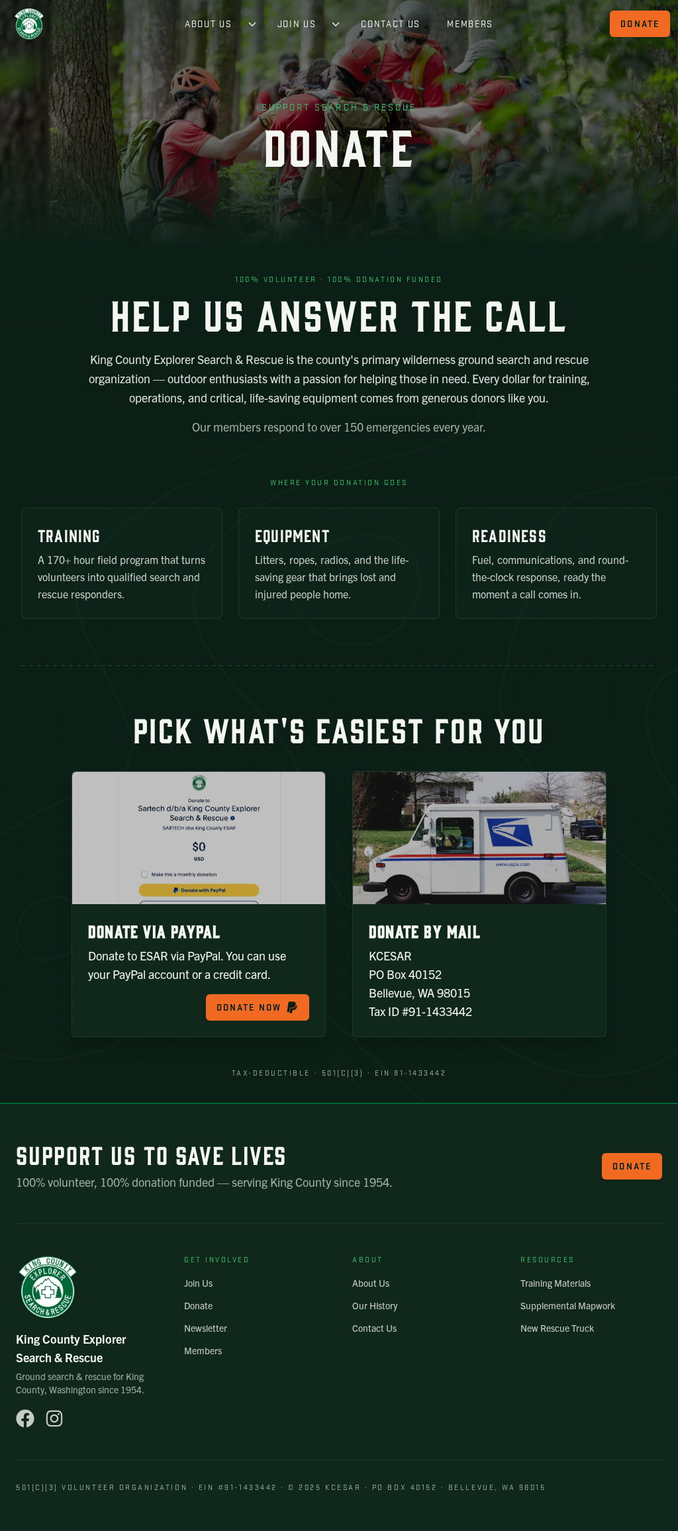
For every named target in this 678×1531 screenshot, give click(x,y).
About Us (208, 23)
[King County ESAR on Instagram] (54, 1418)
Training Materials (555, 1283)
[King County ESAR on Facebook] (25, 1418)
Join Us (296, 23)
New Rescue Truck (557, 1328)
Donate (639, 23)
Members (470, 23)
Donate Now (249, 1007)
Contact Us (390, 23)
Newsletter (205, 1328)
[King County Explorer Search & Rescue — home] (29, 24)
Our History (374, 1305)
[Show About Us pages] (252, 24)
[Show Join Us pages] (335, 24)
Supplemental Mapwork (567, 1305)
